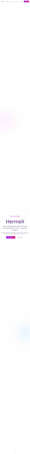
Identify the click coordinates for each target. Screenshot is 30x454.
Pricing (14, 1)
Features (7, 1)
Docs (17, 1)
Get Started (26, 1)
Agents (11, 1)
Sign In (21, 1)
